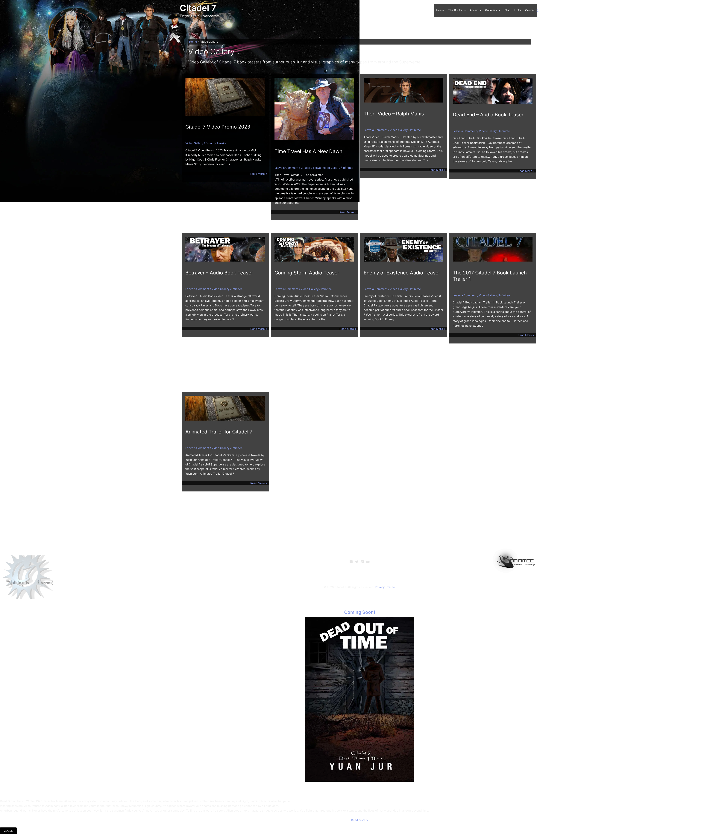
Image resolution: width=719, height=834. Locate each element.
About (474, 10)
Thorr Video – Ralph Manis (394, 114)
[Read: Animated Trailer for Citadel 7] (225, 408)
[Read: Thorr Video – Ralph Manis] (403, 90)
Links (517, 10)
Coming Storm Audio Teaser (306, 273)
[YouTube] (368, 561)
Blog (507, 10)
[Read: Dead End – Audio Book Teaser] (492, 90)
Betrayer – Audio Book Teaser (219, 273)
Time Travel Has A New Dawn (308, 151)
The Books (455, 10)
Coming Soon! (359, 612)
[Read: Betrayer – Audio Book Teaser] (225, 249)
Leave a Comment (286, 167)
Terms (391, 587)
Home (440, 10)
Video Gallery (194, 143)
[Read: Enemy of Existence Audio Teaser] (403, 249)
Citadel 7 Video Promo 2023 (217, 127)
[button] (464, 10)
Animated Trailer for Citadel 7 (218, 432)
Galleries (491, 10)
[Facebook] (351, 561)
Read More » (258, 173)
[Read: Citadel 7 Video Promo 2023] (225, 96)
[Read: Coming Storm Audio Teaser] (314, 249)
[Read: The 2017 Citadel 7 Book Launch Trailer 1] (492, 249)
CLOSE (8, 831)
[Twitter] (356, 561)
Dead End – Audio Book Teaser (488, 114)
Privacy (380, 587)
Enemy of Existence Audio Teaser (402, 273)
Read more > (359, 820)
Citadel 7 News (311, 167)
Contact (530, 10)
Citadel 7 (198, 8)
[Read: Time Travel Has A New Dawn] (314, 109)
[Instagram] (362, 561)
